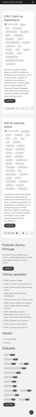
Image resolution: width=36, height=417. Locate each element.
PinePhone (18, 156)
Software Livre (12, 57)
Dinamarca (18, 35)
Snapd (8, 135)
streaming (10, 146)
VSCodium (19, 153)
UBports (9, 160)
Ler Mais (9, 101)
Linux (20, 53)
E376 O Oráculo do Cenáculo (15, 327)
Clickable (23, 174)
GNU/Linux (9, 53)
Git (20, 46)
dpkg (8, 138)
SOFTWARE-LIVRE (12, 372)
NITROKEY (9, 399)
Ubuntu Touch (22, 160)
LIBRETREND (10, 386)
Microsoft (10, 39)
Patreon (7, 343)
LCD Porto (24, 32)
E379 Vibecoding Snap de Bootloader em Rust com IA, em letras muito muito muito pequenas (17, 314)
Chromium (18, 135)
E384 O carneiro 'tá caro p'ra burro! (18, 284)
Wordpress (22, 167)
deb (27, 135)
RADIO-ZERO (10, 377)
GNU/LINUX (10, 381)
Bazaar (9, 49)
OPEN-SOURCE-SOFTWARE (15, 368)
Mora (8, 35)
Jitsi (22, 138)
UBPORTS (25, 390)
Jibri (7, 142)
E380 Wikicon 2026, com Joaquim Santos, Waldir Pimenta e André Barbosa (18, 305)
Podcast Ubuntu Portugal (12, 2)
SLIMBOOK (9, 363)
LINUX (23, 363)
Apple (20, 39)
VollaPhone (10, 181)
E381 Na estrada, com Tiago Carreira (18, 300)
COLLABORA (10, 390)
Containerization (12, 42)
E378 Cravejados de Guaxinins (16, 321)
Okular (9, 149)
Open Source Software (14, 60)
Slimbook (20, 185)
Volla (18, 178)
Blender (21, 146)
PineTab (9, 163)
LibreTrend (23, 181)
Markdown (17, 28)
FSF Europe (10, 171)
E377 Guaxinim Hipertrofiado (15, 324)
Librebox (9, 185)
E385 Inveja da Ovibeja (13, 280)
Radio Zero (10, 188)
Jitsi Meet (17, 142)
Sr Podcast (10, 64)
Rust (17, 49)
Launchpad (10, 46)
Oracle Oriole (11, 32)
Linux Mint (25, 131)
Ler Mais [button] (8, 268)
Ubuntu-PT (19, 163)
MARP (23, 24)
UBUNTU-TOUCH (11, 395)
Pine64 (8, 156)
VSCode (9, 153)
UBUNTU (9, 355)
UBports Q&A (11, 174)
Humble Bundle (10, 339)
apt (15, 138)
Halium (8, 178)
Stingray (26, 42)
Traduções (10, 167)
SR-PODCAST (10, 359)
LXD (7, 28)
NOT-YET (24, 399)
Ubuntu (26, 49)
